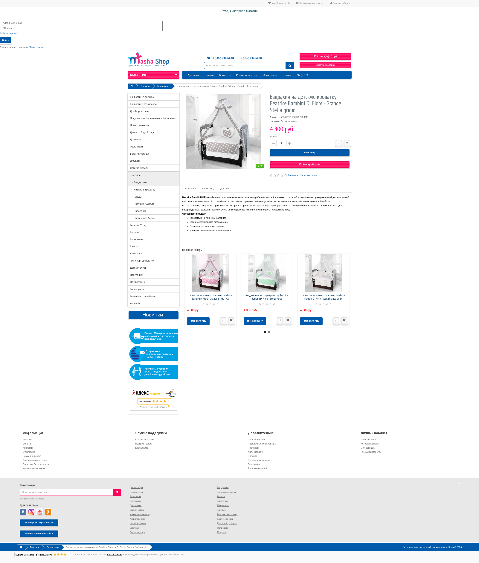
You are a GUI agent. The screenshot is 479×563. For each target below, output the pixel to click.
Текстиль (145, 86)
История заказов (370, 443)
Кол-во (273, 136)
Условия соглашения (34, 468)
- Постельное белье (142, 218)
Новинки (252, 456)
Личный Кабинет (369, 439)
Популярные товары (259, 460)
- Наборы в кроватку (142, 189)
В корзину (309, 152)
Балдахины (163, 86)
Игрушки (135, 160)
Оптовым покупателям (35, 460)
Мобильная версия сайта (39, 533)
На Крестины (137, 282)
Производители (256, 439)
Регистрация (36, 47)
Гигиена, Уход (138, 225)
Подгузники (136, 274)
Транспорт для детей (142, 260)
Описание (190, 188)
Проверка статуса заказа (39, 522)
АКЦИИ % (302, 74)
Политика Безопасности (36, 464)
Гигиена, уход (136, 492)
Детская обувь (138, 267)
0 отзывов (293, 175)
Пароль (8, 28)
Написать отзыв (308, 175)
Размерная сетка (246, 74)
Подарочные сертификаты (262, 443)
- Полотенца (138, 211)
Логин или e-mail (13, 23)
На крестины (223, 505)
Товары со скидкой (258, 468)
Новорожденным (139, 125)
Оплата (209, 74)
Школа (134, 246)
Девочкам (135, 139)
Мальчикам (136, 146)
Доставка (193, 74)
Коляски (134, 232)
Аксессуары (137, 289)
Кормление (136, 239)
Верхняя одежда (139, 153)
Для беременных (225, 519)
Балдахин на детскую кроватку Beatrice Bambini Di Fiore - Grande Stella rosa (210, 296)
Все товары (254, 464)
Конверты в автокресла (143, 104)
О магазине (270, 74)
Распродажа (135, 501)
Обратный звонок (325, 65)
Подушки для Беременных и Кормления (153, 118)
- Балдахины (138, 182)
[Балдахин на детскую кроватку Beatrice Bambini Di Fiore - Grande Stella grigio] (223, 131)
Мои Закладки (368, 448)
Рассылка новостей (371, 452)
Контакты (225, 74)
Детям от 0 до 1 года (142, 132)
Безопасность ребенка (142, 296)
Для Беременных (140, 111)
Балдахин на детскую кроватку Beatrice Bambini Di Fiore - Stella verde (266, 296)
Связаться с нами (144, 439)
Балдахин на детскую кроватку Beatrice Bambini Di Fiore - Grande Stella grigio (217, 86)
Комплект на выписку (227, 514)
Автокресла (136, 253)
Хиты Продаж (255, 452)
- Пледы (135, 196)
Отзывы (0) (208, 188)
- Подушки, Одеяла (142, 203)
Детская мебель (139, 168)
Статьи (287, 74)
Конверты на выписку (142, 97)
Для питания (135, 505)
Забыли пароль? (9, 33)
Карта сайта (141, 448)
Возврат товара (143, 443)
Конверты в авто (137, 519)
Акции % (135, 303)
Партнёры (253, 448)
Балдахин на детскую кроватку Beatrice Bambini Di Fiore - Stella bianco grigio (323, 296)
